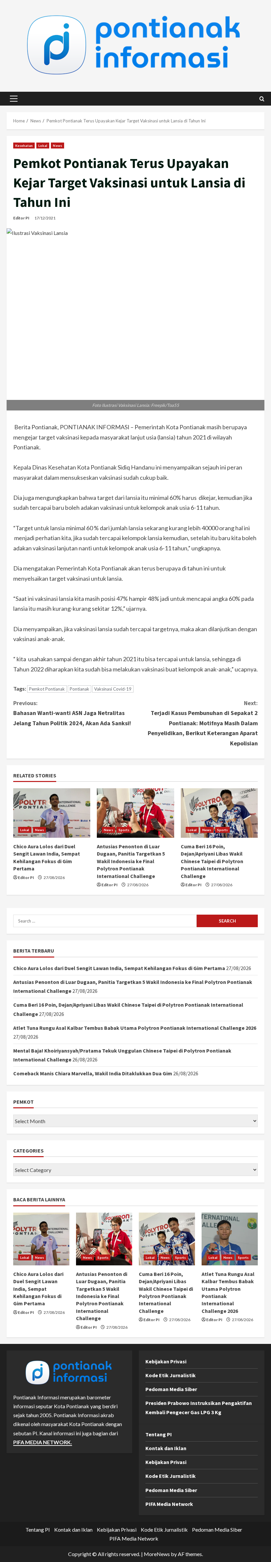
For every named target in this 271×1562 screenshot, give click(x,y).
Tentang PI (158, 1434)
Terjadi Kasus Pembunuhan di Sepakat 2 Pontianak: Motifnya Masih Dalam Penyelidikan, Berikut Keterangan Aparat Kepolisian (203, 723)
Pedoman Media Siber (171, 1389)
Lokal (43, 145)
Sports (124, 830)
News (57, 145)
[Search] (261, 98)
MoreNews (157, 1554)
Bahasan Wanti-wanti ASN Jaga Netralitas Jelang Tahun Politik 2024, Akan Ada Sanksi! (72, 713)
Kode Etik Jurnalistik (170, 1375)
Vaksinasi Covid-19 (113, 689)
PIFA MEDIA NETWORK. (42, 1442)
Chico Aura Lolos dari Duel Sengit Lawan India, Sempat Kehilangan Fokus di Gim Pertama (119, 968)
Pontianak (79, 689)
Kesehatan (24, 145)
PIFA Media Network (169, 1504)
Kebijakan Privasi (165, 1361)
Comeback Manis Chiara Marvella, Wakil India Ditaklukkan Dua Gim (92, 1073)
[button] (14, 99)
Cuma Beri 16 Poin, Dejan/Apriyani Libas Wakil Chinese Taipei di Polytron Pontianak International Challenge (212, 861)
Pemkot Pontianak (47, 689)
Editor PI (21, 217)
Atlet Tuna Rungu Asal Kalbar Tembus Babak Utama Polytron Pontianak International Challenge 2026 (134, 1028)
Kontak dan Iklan (165, 1448)
